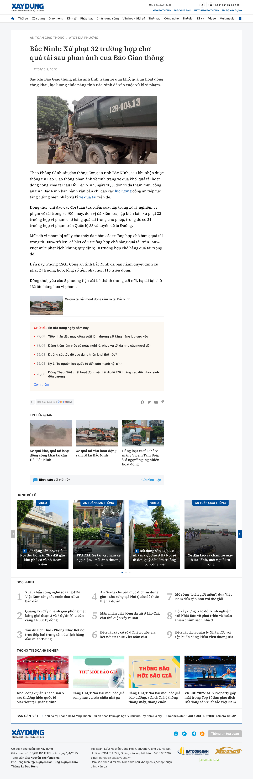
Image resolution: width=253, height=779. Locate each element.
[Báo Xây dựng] (27, 7)
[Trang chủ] (12, 18)
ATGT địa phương (83, 38)
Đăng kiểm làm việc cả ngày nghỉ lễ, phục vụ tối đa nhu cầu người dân (99, 346)
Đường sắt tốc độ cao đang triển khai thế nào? (82, 354)
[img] (97, 130)
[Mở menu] (240, 18)
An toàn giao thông (206, 10)
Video (212, 18)
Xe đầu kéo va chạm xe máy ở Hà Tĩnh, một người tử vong (210, 559)
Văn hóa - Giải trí (134, 18)
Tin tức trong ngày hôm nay (68, 328)
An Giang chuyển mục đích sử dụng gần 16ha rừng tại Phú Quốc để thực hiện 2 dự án (129, 596)
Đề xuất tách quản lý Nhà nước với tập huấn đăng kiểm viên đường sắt (204, 634)
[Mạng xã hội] (194, 733)
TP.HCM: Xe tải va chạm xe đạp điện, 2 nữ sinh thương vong (99, 559)
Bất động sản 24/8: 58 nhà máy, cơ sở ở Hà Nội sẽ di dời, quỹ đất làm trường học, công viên (154, 557)
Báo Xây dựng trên (47, 402)
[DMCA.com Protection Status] (209, 760)
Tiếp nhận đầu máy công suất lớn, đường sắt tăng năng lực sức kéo (98, 336)
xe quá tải (87, 197)
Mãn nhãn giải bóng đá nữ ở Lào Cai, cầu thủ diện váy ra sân (130, 615)
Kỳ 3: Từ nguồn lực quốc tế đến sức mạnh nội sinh (85, 364)
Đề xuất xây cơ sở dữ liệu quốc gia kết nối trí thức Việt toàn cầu (127, 634)
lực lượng (123, 191)
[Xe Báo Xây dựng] (228, 750)
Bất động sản (182, 10)
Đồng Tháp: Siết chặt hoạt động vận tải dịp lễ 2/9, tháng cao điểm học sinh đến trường (103, 374)
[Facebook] (142, 402)
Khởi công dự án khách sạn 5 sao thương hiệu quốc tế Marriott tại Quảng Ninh (40, 697)
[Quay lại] (32, 402)
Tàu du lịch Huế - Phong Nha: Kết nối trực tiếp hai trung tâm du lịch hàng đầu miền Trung (55, 634)
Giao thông (56, 18)
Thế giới (188, 18)
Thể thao (154, 18)
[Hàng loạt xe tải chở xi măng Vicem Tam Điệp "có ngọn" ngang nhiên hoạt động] (143, 433)
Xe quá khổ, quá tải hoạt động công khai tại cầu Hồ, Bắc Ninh (50, 455)
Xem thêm (41, 384)
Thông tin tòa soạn (225, 734)
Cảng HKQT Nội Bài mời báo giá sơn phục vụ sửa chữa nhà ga (98, 695)
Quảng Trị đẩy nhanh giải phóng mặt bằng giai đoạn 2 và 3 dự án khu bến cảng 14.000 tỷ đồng (55, 615)
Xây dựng (38, 18)
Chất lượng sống (108, 18)
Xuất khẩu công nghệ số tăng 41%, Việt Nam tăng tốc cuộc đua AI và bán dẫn (53, 596)
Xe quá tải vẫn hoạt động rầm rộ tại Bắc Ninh (97, 299)
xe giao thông (162, 10)
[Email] (156, 402)
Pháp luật (86, 18)
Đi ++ (200, 18)
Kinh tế (72, 18)
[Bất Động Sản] (193, 751)
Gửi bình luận (151, 480)
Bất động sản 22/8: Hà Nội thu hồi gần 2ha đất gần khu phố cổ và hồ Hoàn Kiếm (42, 557)
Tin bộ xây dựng (232, 10)
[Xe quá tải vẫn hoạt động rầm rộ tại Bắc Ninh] (46, 305)
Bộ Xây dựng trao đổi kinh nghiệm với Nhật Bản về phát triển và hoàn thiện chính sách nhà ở (203, 615)
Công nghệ (171, 18)
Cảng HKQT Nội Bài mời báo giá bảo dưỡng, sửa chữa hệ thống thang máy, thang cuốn (154, 697)
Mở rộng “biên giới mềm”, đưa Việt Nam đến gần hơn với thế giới (203, 596)
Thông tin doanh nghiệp (38, 650)
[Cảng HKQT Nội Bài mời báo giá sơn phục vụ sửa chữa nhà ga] (98, 672)
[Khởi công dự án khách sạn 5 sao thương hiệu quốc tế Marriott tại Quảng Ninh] (42, 672)
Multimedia (227, 18)
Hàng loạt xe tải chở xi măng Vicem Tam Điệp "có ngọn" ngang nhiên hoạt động (140, 457)
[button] (122, 572)
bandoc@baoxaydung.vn (115, 757)
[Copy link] (162, 402)
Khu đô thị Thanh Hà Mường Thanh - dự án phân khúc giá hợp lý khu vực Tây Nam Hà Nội (103, 716)
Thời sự (23, 18)
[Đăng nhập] (211, 4)
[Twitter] (149, 402)
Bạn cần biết (27, 716)
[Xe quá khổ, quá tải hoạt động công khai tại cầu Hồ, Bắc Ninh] (51, 433)
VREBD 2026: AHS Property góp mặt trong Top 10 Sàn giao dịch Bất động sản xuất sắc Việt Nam (210, 697)
